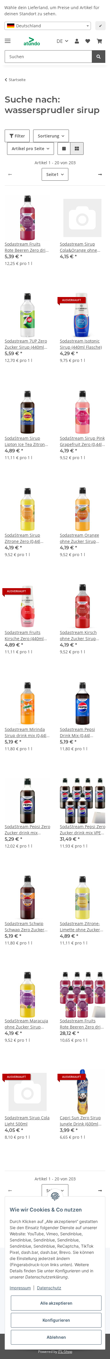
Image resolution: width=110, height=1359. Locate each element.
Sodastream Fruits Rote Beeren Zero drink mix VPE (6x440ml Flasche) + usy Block (82, 1024)
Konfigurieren (56, 1320)
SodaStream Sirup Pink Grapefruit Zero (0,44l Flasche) (82, 441)
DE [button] (60, 41)
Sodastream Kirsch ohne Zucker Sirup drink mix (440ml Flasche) (78, 636)
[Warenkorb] (99, 41)
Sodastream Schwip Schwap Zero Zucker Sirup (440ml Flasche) (26, 927)
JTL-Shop (65, 1351)
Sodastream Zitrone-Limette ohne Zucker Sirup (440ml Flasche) (81, 927)
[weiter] (100, 174)
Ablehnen (56, 1337)
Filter (19, 136)
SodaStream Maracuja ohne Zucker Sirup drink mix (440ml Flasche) (26, 1024)
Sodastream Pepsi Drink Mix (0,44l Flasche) (77, 733)
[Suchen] (98, 56)
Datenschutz (49, 1287)
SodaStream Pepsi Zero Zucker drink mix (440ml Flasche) (27, 830)
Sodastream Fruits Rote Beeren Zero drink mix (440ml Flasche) (27, 247)
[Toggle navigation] (8, 38)
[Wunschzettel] (87, 41)
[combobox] (47, 26)
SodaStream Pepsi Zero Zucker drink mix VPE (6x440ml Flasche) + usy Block (82, 830)
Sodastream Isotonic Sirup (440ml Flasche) (81, 344)
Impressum (20, 1287)
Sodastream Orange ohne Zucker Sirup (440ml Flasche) (79, 538)
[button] (77, 41)
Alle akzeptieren (56, 1303)
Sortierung (48, 136)
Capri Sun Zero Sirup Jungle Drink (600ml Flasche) (80, 1121)
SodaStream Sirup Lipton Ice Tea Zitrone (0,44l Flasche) (26, 441)
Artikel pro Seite (28, 148)
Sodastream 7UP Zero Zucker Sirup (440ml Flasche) (26, 344)
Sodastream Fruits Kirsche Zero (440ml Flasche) (24, 636)
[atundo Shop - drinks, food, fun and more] (31, 41)
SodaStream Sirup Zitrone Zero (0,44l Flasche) (22, 538)
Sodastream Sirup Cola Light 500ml (27, 1121)
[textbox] (48, 26)
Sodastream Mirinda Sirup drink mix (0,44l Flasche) (25, 733)
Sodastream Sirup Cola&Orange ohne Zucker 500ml (78, 247)
